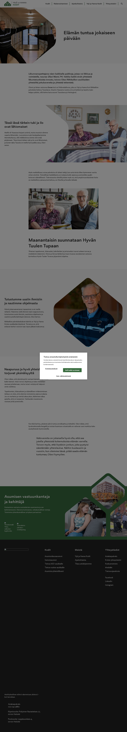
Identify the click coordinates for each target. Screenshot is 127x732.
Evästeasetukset (51, 369)
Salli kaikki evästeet (72, 370)
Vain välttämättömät (63, 376)
